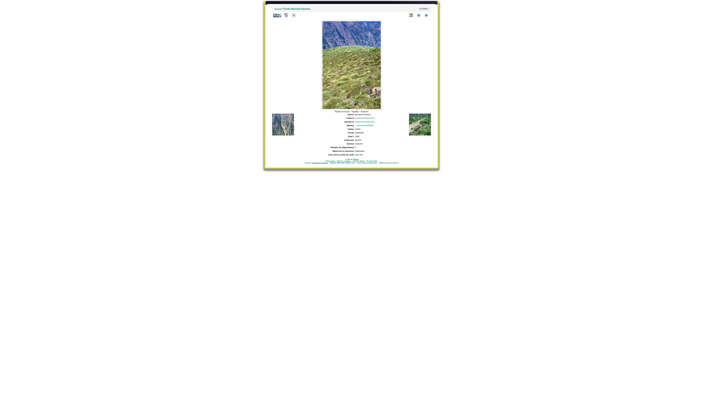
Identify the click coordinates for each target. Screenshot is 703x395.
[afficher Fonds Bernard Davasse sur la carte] (301, 15)
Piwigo (356, 159)
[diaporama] (286, 15)
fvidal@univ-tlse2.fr (320, 163)
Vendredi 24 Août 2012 (365, 118)
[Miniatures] (411, 15)
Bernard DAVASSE (365, 125)
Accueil (278, 9)
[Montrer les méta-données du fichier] (293, 15)
